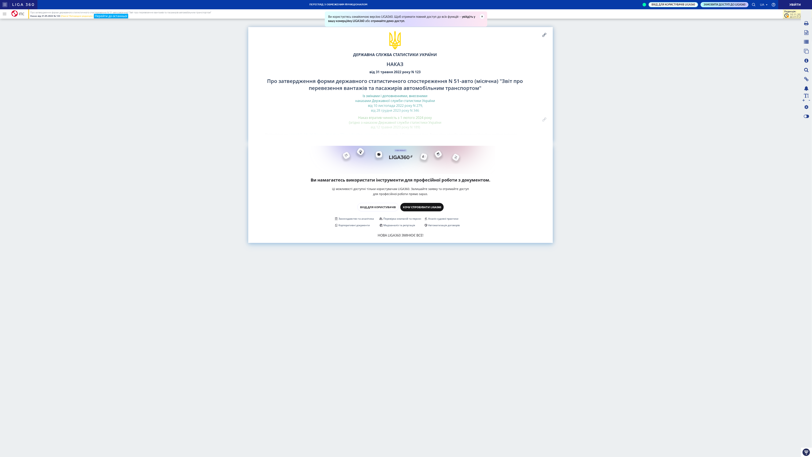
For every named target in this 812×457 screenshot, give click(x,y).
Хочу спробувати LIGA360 (422, 207)
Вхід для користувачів (378, 207)
